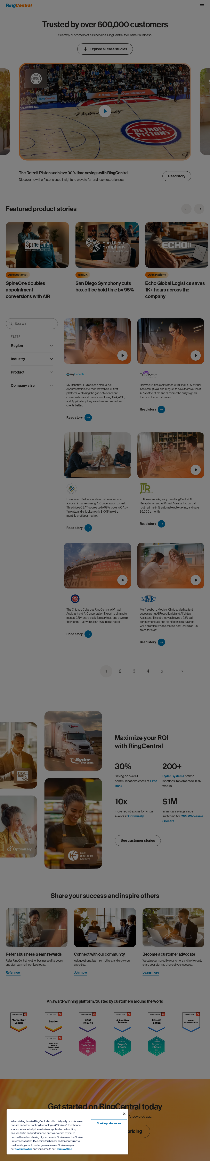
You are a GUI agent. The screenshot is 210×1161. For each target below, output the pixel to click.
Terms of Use (64, 1149)
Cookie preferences (109, 1123)
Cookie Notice (23, 1149)
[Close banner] (124, 1114)
